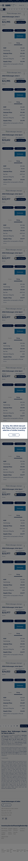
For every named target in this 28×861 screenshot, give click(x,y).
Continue (14, 434)
